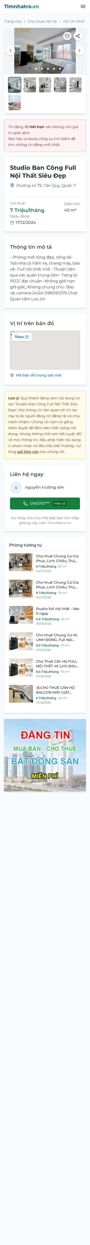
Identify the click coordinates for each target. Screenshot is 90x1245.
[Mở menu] (83, 6)
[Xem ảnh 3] (42, 69)
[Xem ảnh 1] (30, 69)
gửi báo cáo (28, 451)
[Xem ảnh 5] (54, 69)
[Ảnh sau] (79, 50)
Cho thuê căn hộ (42, 21)
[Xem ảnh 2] (36, 69)
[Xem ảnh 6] (60, 69)
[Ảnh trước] (10, 50)
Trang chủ (13, 21)
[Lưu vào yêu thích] (67, 36)
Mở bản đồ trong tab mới (39, 375)
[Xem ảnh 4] (48, 69)
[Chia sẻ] (78, 36)
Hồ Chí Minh (74, 21)
